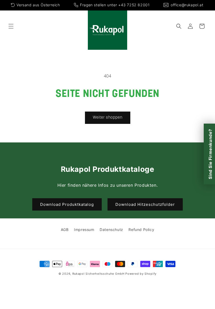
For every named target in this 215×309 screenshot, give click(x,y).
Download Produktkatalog (67, 204)
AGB (65, 229)
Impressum (84, 229)
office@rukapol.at (187, 5)
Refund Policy (141, 229)
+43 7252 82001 (133, 5)
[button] (11, 26)
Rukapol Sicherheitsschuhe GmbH (98, 273)
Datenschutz (111, 229)
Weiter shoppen (107, 118)
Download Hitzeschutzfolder (145, 204)
